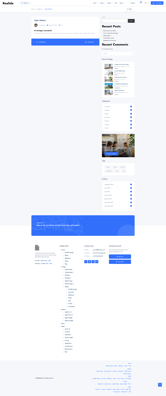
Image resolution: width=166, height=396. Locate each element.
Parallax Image (69, 252)
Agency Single (69, 320)
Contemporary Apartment (121, 84)
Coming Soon (69, 346)
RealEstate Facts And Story (109, 40)
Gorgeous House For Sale (122, 64)
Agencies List (69, 315)
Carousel (71, 292)
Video (66, 261)
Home (94, 3)
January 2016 (108, 199)
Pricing (67, 340)
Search (103, 17)
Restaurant (108, 171)
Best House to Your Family (109, 31)
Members (39, 9)
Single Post (68, 343)
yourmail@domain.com (99, 250)
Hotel (115, 167)
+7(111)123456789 (98, 256)
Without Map (68, 281)
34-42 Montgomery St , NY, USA (123, 66)
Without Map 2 (69, 284)
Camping (107, 110)
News (116, 3)
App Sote (121, 256)
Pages (121, 3)
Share (130, 9)
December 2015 (109, 202)
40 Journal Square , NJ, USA (122, 92)
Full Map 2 (68, 278)
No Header (71, 306)
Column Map (68, 269)
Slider (66, 255)
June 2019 (107, 188)
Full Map (67, 275)
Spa (124, 171)
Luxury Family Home (120, 71)
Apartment (117, 88)
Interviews (107, 117)
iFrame (70, 303)
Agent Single (68, 318)
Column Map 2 (69, 272)
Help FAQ (67, 335)
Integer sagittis (106, 35)
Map (66, 264)
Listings (102, 3)
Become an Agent (111, 153)
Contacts (67, 332)
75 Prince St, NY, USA (120, 73)
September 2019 (109, 184)
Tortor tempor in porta (108, 38)
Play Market (121, 261)
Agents (109, 3)
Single (66, 286)
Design (106, 114)
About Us (67, 329)
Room (117, 171)
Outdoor (107, 124)
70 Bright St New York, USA (122, 86)
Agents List (68, 312)
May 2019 (107, 191)
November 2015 (109, 206)
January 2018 (108, 195)
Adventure (107, 106)
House (116, 68)
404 (66, 352)
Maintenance (68, 349)
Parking (122, 167)
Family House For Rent (120, 77)
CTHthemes (39, 378)
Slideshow (68, 258)
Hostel (107, 167)
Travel (106, 128)
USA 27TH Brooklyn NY (99, 253)
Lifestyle (107, 121)
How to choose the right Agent (110, 33)
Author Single (69, 337)
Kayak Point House (119, 90)
